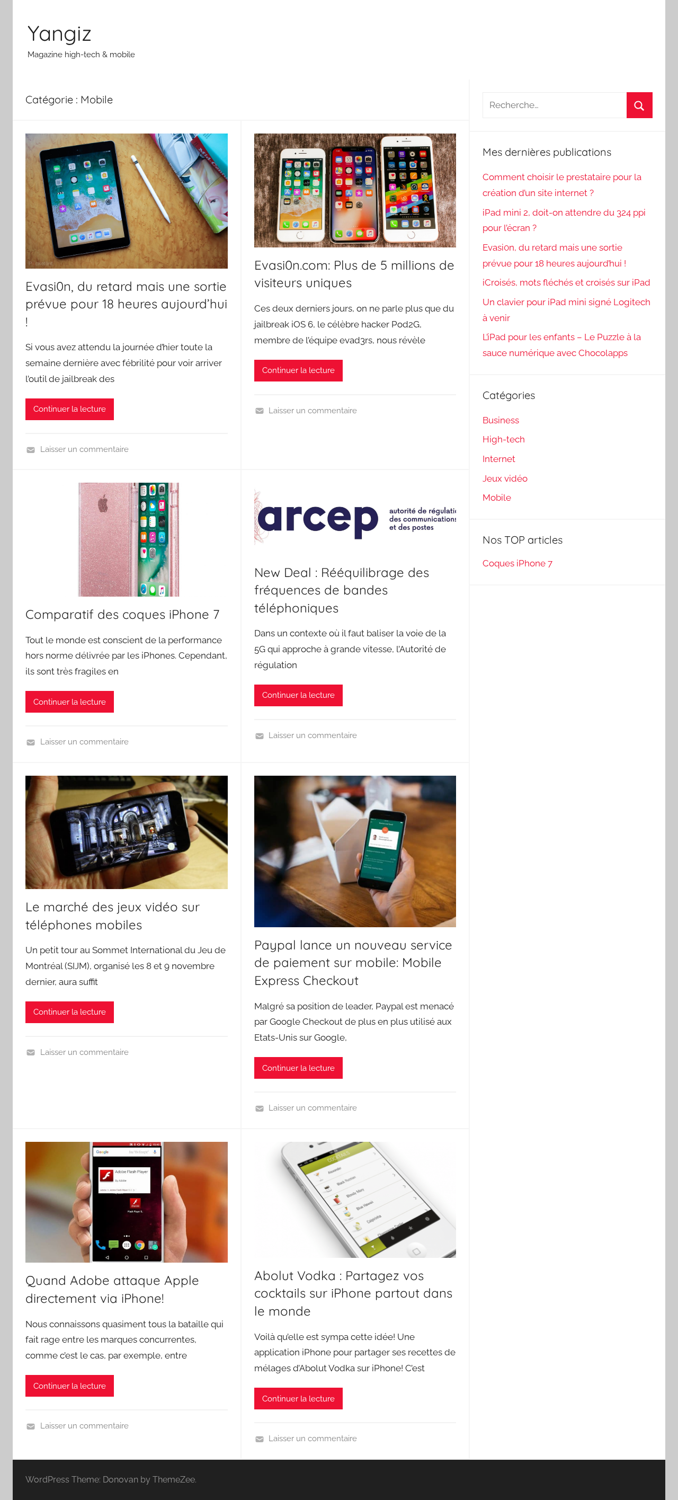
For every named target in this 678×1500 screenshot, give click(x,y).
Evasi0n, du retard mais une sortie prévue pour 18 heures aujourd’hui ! (126, 304)
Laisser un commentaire (84, 449)
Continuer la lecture (69, 409)
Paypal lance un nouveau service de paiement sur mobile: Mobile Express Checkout (353, 962)
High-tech (504, 439)
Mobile (497, 497)
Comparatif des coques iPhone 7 (122, 614)
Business (501, 420)
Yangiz (60, 33)
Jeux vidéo (505, 478)
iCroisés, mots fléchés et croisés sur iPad (566, 282)
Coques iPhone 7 (517, 563)
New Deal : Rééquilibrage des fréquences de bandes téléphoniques (341, 590)
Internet (499, 459)
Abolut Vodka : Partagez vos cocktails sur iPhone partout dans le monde (353, 1293)
